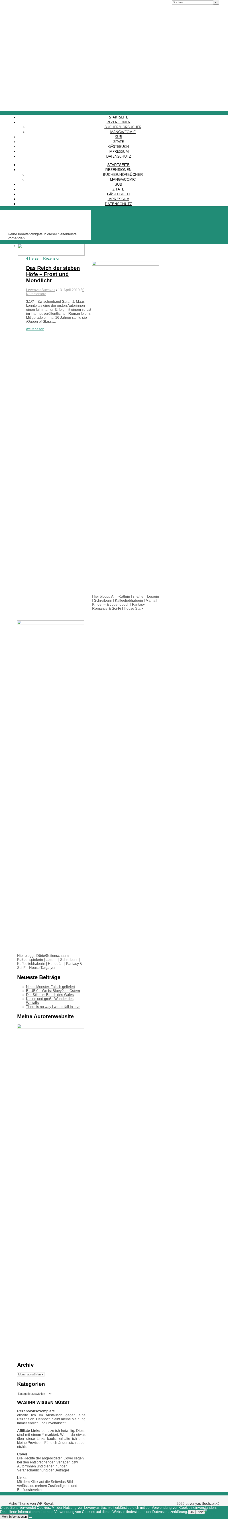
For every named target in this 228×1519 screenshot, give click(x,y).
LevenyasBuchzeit (40, 290)
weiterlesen (35, 329)
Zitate (118, 141)
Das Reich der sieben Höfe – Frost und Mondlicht (53, 274)
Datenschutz (118, 156)
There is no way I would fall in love (53, 1007)
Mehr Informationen (14, 1516)
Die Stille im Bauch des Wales (50, 995)
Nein (200, 1512)
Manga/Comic (123, 131)
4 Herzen (33, 258)
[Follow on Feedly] (215, 1515)
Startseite (118, 117)
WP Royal (45, 1503)
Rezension (51, 258)
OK (192, 1512)
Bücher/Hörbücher (122, 126)
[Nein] (30, 1517)
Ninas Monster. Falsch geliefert (50, 987)
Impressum (118, 151)
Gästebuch (118, 146)
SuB (118, 136)
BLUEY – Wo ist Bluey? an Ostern (53, 991)
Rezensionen (118, 122)
